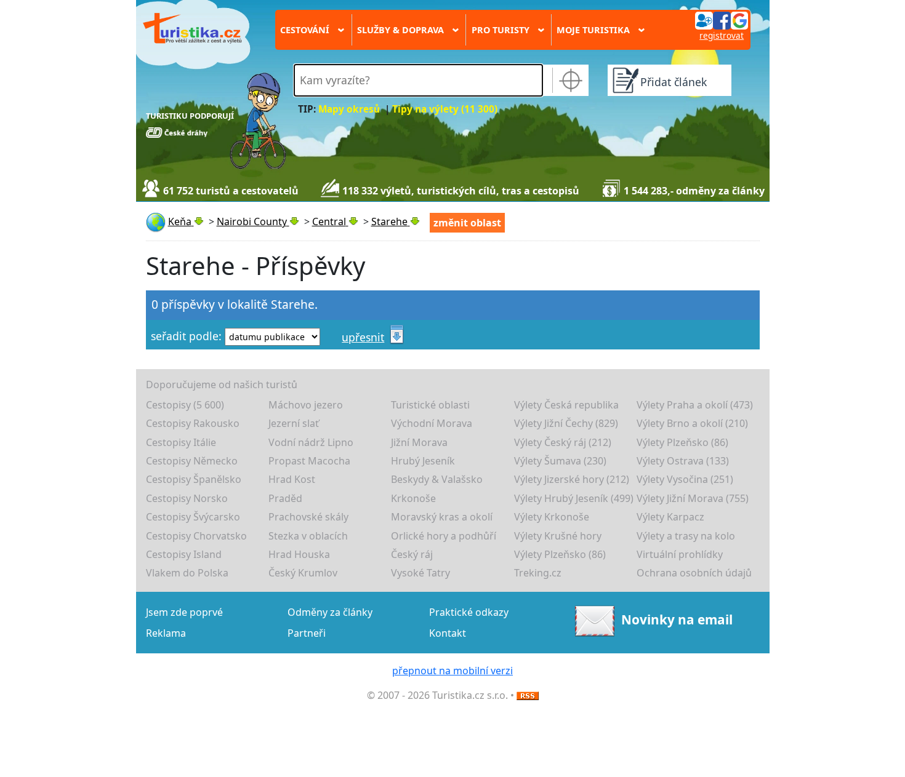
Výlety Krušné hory (557, 536)
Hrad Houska (299, 554)
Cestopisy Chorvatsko (196, 536)
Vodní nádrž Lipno (310, 442)
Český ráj (412, 554)
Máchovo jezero (305, 405)
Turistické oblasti (430, 405)
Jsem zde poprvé (184, 612)
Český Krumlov (302, 573)
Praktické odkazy (469, 612)
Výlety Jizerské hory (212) (571, 479)
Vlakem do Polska (187, 573)
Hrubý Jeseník (423, 461)
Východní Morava (431, 423)
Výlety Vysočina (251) (685, 479)
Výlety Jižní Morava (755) (693, 498)
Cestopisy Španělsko (193, 479)
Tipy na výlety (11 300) (444, 109)
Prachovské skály (308, 517)
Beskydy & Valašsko (437, 479)
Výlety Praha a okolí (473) (695, 405)
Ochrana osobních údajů (694, 573)
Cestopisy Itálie (181, 442)
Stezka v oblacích (308, 536)
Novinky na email (676, 619)
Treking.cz (537, 573)
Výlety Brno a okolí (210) (692, 423)
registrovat (721, 35)
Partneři (307, 633)
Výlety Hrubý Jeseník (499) (574, 498)
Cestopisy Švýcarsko (193, 517)
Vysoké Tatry (420, 573)
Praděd (285, 498)
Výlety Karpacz (670, 517)
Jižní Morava (419, 442)
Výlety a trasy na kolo (686, 536)
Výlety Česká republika (566, 405)
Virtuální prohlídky (680, 554)
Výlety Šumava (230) (560, 461)
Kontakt (447, 633)
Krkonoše (413, 498)
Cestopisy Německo (192, 461)
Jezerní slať (293, 423)
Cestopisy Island (184, 554)
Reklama (166, 633)
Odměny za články (330, 612)
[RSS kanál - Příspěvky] (528, 695)
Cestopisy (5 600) (185, 405)
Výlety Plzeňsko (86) (682, 442)
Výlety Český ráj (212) (562, 442)
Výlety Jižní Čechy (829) (566, 423)
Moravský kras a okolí (442, 517)
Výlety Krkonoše (551, 517)
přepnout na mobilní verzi (452, 670)
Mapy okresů (349, 109)
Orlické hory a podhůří (443, 536)
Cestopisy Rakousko (192, 423)
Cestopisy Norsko (187, 498)
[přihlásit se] (721, 19)
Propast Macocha (309, 461)
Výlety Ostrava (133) (683, 461)
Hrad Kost (291, 479)
